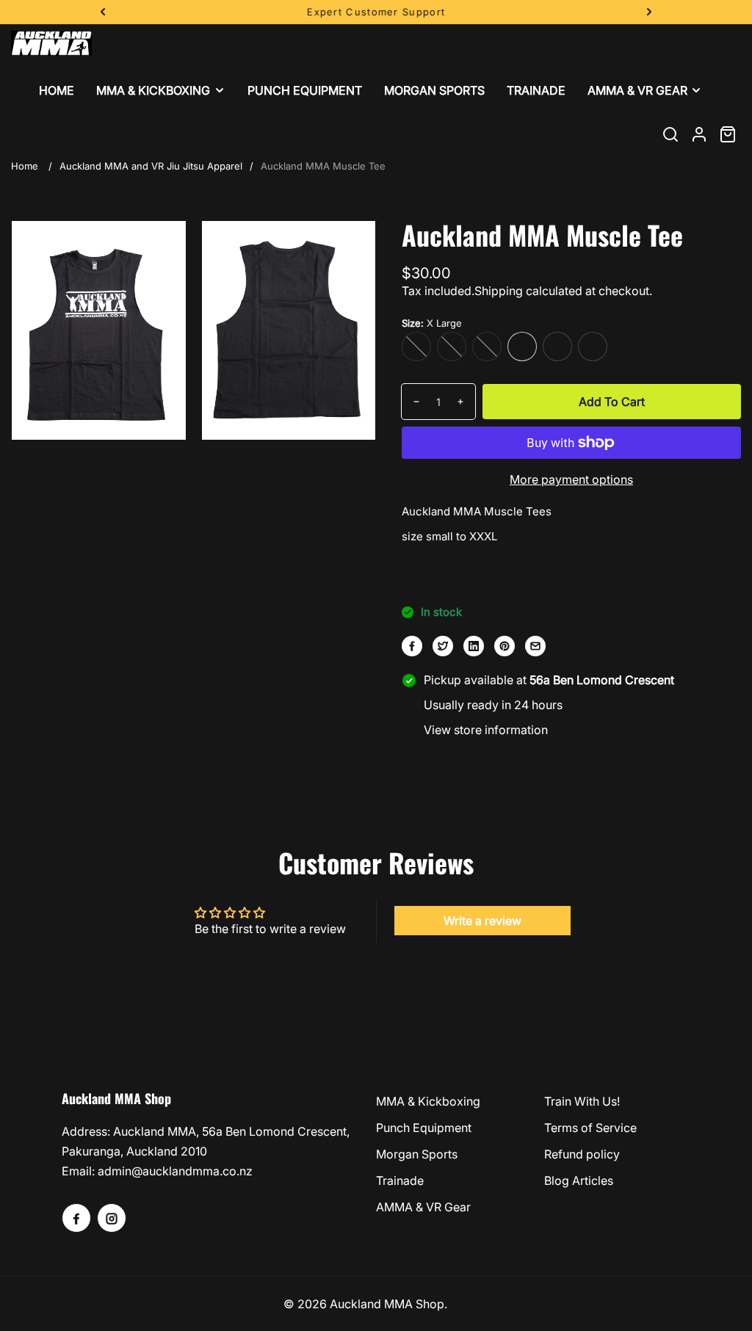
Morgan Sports (417, 1154)
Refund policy (582, 1154)
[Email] (535, 646)
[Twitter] (443, 646)
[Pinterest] (504, 646)
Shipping (498, 290)
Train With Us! (582, 1101)
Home (24, 166)
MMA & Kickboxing (428, 1101)
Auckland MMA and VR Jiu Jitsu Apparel (150, 166)
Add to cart (612, 401)
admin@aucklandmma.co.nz (175, 1171)
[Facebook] (412, 646)
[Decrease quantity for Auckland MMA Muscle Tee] (411, 401)
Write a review (482, 920)
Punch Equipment (423, 1127)
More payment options (571, 479)
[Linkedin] (473, 646)
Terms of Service (590, 1127)
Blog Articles (578, 1180)
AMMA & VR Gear (423, 1207)
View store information (486, 729)
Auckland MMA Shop (387, 1303)
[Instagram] (111, 1218)
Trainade (400, 1180)
